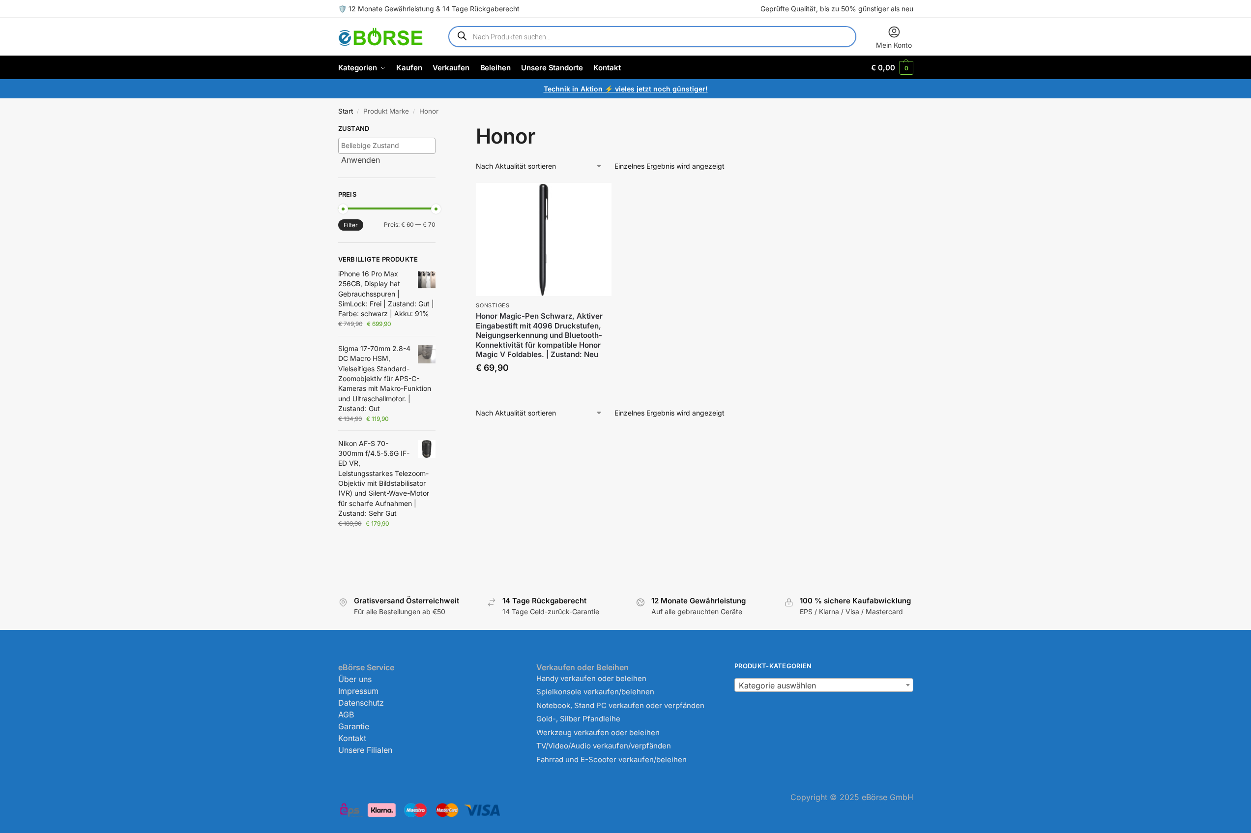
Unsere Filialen (365, 750)
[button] (892, 67)
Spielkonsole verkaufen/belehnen (595, 691)
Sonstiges (492, 305)
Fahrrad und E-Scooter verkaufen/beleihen (611, 759)
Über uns (355, 679)
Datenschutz (361, 703)
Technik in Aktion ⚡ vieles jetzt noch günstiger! (626, 89)
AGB (346, 714)
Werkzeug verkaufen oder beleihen (598, 732)
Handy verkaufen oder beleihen (591, 678)
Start (345, 111)
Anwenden (360, 160)
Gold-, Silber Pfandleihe (578, 718)
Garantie (353, 726)
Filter (351, 225)
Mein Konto (894, 45)
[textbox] (389, 145)
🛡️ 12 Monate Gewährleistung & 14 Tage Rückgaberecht (429, 8)
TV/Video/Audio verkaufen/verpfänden (603, 745)
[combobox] (823, 685)
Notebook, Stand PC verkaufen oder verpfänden (620, 705)
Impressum (358, 691)
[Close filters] (438, 129)
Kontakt (352, 738)
